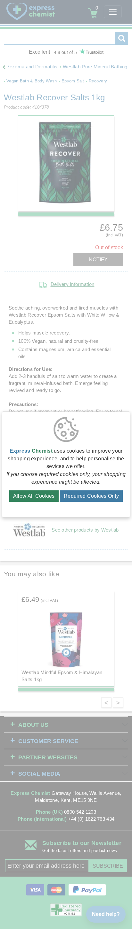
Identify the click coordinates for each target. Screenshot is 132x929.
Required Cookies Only (91, 496)
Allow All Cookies (34, 496)
